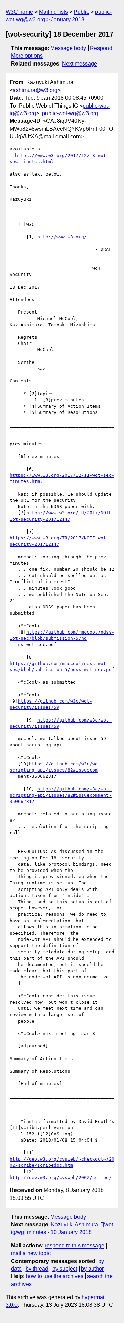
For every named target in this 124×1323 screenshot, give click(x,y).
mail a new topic (31, 1253)
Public (81, 12)
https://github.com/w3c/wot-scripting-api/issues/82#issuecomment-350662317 (61, 795)
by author (92, 1269)
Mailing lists (53, 12)
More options (27, 56)
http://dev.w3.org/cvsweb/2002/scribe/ (61, 1177)
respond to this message (74, 1246)
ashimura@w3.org (35, 90)
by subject (64, 1269)
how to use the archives (54, 1276)
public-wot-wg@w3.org (70, 113)
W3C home (19, 12)
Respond (101, 48)
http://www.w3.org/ (62, 236)
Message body (68, 48)
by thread (36, 1269)
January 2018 (67, 19)
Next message (79, 64)
